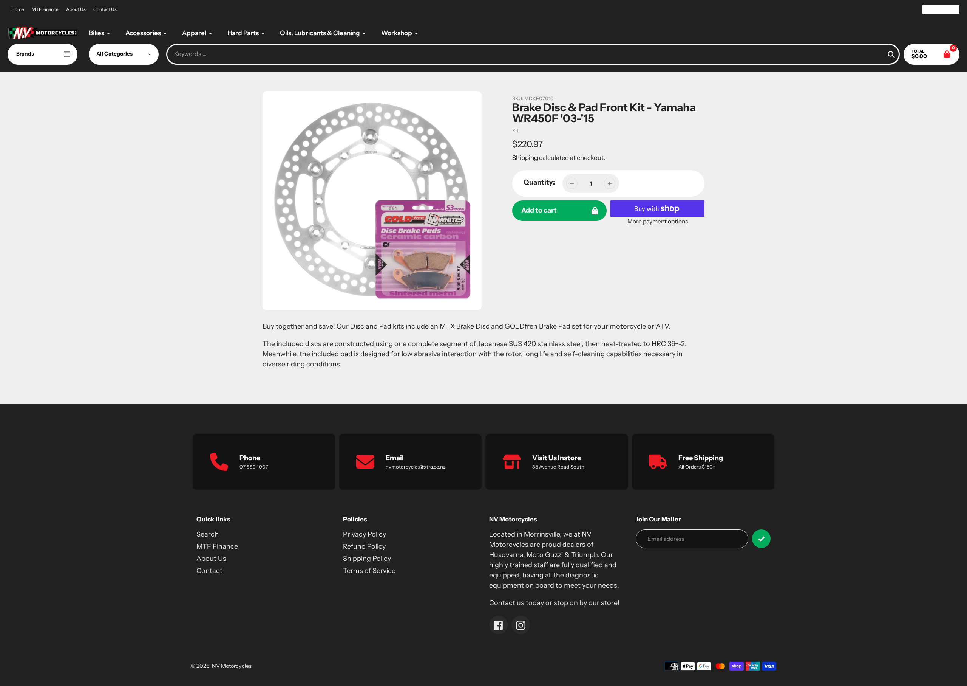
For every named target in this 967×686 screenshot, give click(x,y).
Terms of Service (369, 570)
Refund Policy (364, 546)
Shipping (525, 157)
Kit (515, 130)
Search (207, 534)
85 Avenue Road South (558, 467)
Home (17, 9)
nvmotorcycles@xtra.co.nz (415, 467)
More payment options (657, 221)
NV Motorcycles (232, 666)
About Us (76, 9)
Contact (209, 570)
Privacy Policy (364, 534)
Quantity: (539, 182)
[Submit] (761, 538)
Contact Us (105, 9)
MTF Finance (45, 9)
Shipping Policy (367, 558)
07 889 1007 (253, 467)
